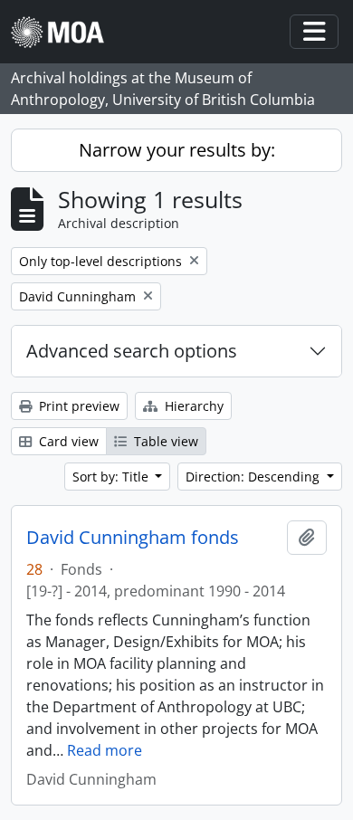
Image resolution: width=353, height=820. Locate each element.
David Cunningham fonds (132, 537)
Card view (67, 441)
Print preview (77, 406)
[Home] (65, 32)
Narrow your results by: (177, 150)
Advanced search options (131, 350)
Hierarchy (192, 406)
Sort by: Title (112, 476)
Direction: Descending (254, 476)
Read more (104, 750)
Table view (164, 441)
